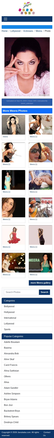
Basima (7, 348)
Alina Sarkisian (11, 371)
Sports (7, 329)
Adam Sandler (11, 388)
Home (5, 31)
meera (5, 137)
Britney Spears (11, 416)
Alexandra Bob (11, 353)
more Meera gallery (41, 283)
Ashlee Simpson (12, 393)
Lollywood (15, 31)
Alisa (6, 382)
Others (7, 376)
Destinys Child (11, 422)
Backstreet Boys (12, 411)
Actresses (28, 31)
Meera (39, 31)
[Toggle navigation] (5, 19)
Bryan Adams (10, 399)
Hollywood (9, 312)
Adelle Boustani (12, 342)
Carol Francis (10, 365)
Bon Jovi (8, 405)
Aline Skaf (9, 359)
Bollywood (9, 306)
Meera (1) (33, 137)
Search (44, 292)
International (10, 318)
